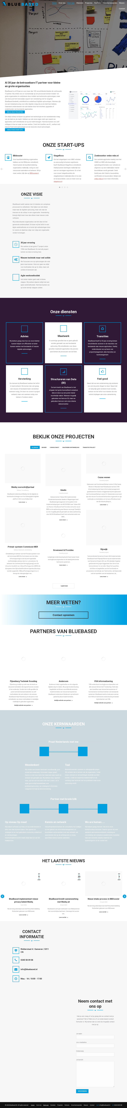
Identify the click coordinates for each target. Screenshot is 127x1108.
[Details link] (23, 468)
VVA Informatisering (103, 681)
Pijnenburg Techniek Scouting (23, 681)
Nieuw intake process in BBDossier (103, 899)
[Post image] (23, 658)
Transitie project (89, 447)
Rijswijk (104, 549)
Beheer (44, 447)
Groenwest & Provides (63, 550)
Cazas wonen (104, 477)
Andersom (63, 681)
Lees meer (22, 502)
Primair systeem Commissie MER (23, 547)
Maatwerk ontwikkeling (71, 447)
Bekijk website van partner (22, 705)
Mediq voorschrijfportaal (22, 487)
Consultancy (54, 447)
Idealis (63, 490)
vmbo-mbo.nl (58, 179)
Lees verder (23, 915)
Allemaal (35, 447)
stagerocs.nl (17, 181)
